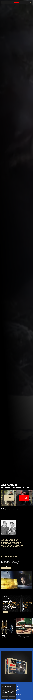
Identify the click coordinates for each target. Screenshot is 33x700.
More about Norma (5, 568)
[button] (8, 697)
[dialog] (8, 691)
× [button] (14, 685)
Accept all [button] (4, 695)
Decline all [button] (11, 695)
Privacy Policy (12, 693)
